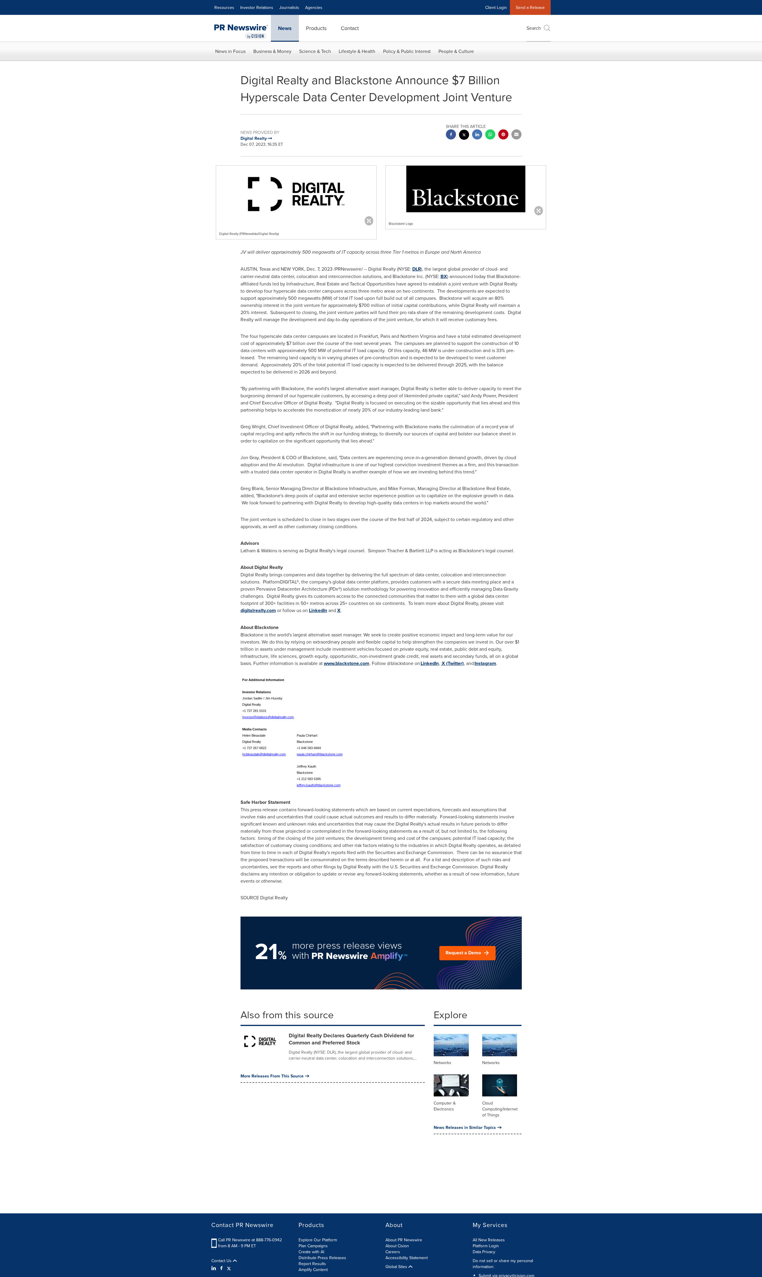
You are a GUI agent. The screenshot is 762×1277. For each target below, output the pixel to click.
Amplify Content (313, 1270)
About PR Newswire (403, 1240)
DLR (416, 269)
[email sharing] (516, 135)
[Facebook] (221, 1268)
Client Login (496, 7)
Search (534, 28)
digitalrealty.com (258, 610)
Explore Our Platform (318, 1240)
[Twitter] (228, 1268)
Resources (224, 7)
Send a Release (530, 7)
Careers (392, 1252)
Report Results (312, 1264)
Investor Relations (256, 7)
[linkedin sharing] (477, 135)
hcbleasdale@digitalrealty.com (264, 754)
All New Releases (489, 1240)
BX (444, 276)
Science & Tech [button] (315, 51)
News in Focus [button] (230, 51)
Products (316, 28)
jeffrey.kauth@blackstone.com (319, 785)
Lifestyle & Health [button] (357, 51)
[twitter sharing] (464, 135)
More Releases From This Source (272, 1076)
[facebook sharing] (451, 135)
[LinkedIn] (214, 1268)
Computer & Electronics (445, 1106)
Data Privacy (484, 1252)
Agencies (313, 7)
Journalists (289, 7)
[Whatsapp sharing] (490, 135)
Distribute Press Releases (322, 1258)
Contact (350, 28)
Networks (442, 1063)
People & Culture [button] (456, 51)
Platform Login (486, 1246)
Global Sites (396, 1267)
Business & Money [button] (272, 51)
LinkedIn (318, 610)
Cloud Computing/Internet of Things (500, 1109)
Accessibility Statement (406, 1258)
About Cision (397, 1246)
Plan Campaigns (313, 1246)
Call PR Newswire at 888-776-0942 (250, 1240)
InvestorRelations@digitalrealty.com (268, 717)
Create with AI (311, 1252)
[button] (296, 194)
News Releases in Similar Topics (465, 1127)
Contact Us (222, 1261)
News (285, 28)
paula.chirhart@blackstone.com (320, 754)
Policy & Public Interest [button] (407, 51)
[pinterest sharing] (503, 135)
